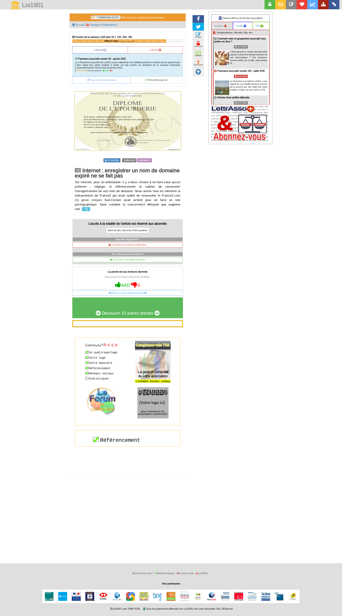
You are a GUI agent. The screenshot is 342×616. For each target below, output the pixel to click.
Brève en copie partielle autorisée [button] (127, 293)
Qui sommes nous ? (144, 573)
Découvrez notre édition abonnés (128, 259)
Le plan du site (186, 573)
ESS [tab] (258, 25)
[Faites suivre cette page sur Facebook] (198, 19)
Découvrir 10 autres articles (128, 313)
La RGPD (203, 573)
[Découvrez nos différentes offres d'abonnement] (302, 4)
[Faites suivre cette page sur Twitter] (198, 27)
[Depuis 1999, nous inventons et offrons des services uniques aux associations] (312, 4)
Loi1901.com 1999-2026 (126, 608)
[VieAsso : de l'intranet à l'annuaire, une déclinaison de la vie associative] (334, 4)
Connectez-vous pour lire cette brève (128, 244)
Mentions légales (166, 573)
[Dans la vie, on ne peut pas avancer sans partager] (323, 4)
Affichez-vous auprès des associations (130, 17)
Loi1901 (32, 5)
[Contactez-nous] (291, 4)
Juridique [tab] (219, 25)
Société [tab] (240, 25)
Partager (94, 24)
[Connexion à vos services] (270, 4)
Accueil (79, 24)
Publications (109, 24)
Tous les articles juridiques (103, 80)
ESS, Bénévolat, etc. (158, 80)
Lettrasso (98, 50)
